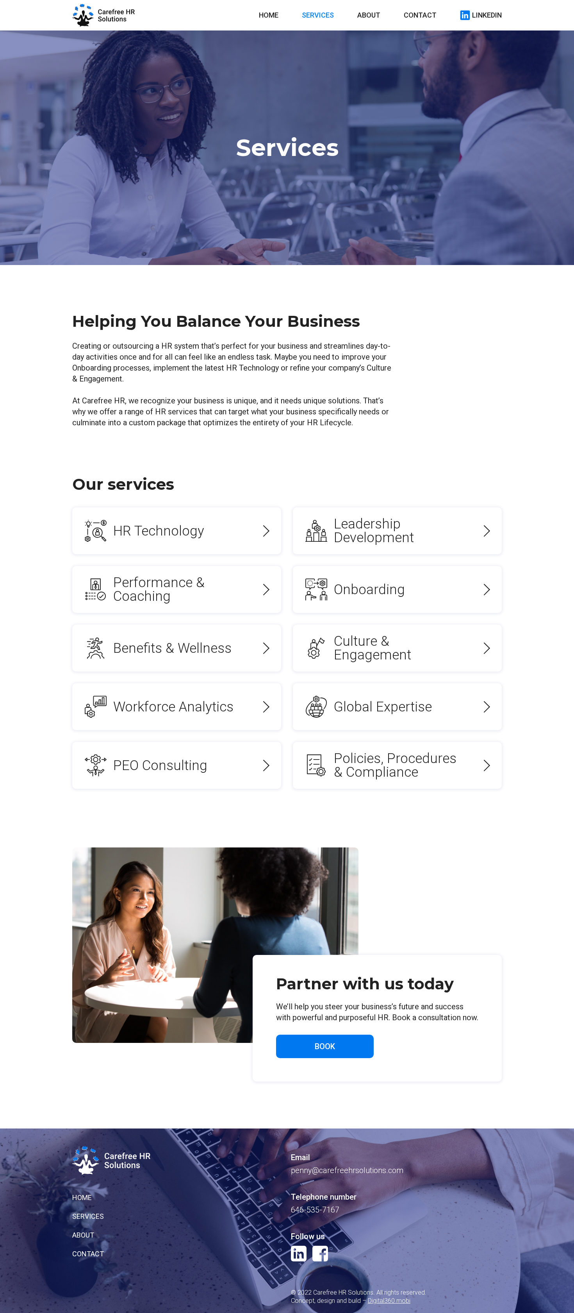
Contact (420, 15)
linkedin (487, 15)
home (82, 1197)
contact (88, 1253)
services (88, 1216)
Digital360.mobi (389, 1300)
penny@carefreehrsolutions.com (347, 1170)
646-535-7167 (315, 1209)
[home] (103, 15)
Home (268, 15)
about (83, 1235)
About (368, 15)
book (325, 1046)
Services (318, 15)
